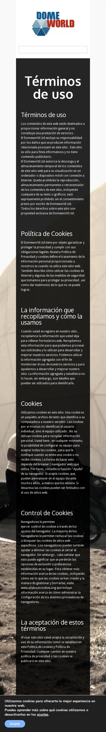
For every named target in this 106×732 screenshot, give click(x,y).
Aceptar (15, 724)
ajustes (42, 714)
